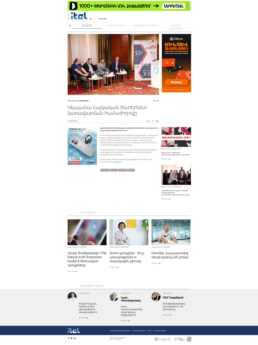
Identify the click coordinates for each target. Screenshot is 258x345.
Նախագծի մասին (138, 330)
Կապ (150, 330)
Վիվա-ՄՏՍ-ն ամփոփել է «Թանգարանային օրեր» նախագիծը (175, 154)
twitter (114, 170)
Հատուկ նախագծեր (175, 27)
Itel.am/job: (103, 19)
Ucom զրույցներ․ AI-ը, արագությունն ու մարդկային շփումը (127, 257)
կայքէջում (117, 162)
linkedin (131, 170)
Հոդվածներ (83, 247)
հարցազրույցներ (146, 25)
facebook (105, 170)
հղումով (119, 155)
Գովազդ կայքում (160, 330)
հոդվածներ (116, 25)
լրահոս (87, 25)
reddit (123, 170)
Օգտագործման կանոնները (120, 330)
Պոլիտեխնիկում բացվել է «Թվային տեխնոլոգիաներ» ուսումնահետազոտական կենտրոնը (175, 193)
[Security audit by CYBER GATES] (179, 339)
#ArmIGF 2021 (73, 121)
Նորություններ (83, 101)
